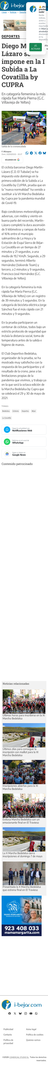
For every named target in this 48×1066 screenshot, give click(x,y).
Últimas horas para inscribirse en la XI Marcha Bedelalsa (24, 717)
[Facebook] (9, 1013)
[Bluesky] (20, 1013)
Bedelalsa (6, 411)
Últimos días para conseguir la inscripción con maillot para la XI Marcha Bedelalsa (20, 752)
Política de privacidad (8, 1042)
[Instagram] (25, 1013)
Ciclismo (16, 411)
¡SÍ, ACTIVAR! (35, 47)
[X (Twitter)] (15, 1013)
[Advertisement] (24, 574)
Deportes (23, 12)
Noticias (13, 12)
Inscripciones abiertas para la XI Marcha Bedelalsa (20, 787)
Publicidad (8, 1029)
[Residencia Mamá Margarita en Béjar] (22, 915)
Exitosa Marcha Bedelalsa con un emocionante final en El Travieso (21, 821)
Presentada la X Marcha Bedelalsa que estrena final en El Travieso (22, 888)
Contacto (7, 1034)
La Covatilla (6, 418)
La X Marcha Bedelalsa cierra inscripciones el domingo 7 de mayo (22, 854)
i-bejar (4, 12)
